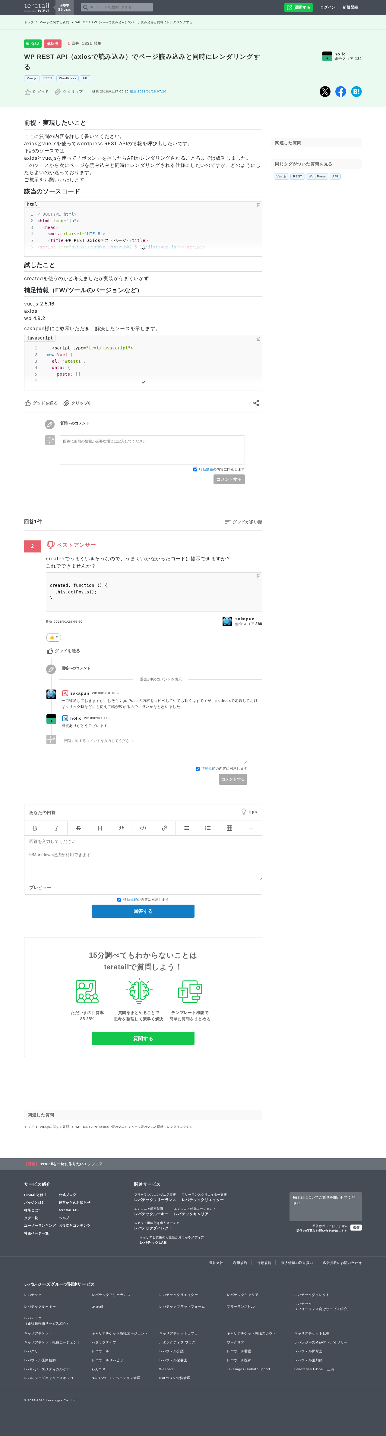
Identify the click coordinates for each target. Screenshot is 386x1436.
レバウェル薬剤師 (308, 1360)
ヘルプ (64, 1218)
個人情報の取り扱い (297, 1263)
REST (47, 78)
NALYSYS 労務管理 (174, 1378)
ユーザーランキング (40, 1225)
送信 (356, 1227)
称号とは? (32, 1210)
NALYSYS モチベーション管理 (116, 1378)
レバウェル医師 (239, 1360)
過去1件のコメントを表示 (161, 679)
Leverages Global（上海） (316, 1369)
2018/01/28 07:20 (148, 91)
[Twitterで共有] (325, 91)
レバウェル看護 (239, 1351)
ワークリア (236, 1342)
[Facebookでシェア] (340, 91)
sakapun (245, 619)
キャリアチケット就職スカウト (251, 1333)
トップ (29, 22)
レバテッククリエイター (204, 1197)
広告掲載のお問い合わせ (342, 1263)
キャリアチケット (38, 1333)
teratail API (68, 1210)
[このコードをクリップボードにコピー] (258, 205)
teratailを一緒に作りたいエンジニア (71, 1164)
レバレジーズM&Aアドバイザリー (321, 1342)
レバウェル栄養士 (173, 1360)
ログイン (328, 7)
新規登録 (350, 7)
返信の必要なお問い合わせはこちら (322, 1230)
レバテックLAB (172, 1240)
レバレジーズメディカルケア (47, 1369)
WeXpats (166, 1369)
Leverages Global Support (248, 1369)
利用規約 (240, 1263)
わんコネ (99, 1369)
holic (340, 54)
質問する (143, 1038)
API (85, 78)
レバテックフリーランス (155, 1197)
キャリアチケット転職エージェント (52, 1342)
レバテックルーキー (151, 1211)
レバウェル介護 (171, 1351)
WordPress (67, 78)
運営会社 (216, 1263)
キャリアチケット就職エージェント (120, 1333)
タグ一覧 (31, 1218)
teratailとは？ (35, 1195)
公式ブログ (68, 1195)
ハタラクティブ (104, 1342)
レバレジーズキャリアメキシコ (49, 1378)
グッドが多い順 (247, 522)
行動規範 (206, 469)
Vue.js (32, 78)
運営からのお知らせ (74, 1202)
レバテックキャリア (195, 1211)
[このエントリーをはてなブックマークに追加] (356, 91)
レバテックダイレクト (156, 1225)
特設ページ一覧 (36, 1233)
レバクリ (31, 1351)
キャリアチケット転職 (312, 1333)
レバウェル (100, 1351)
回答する (143, 911)
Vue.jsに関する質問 (54, 22)
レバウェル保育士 (308, 1351)
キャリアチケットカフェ (178, 1333)
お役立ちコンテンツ (74, 1225)
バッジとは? (34, 1202)
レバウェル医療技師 (40, 1360)
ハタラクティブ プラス (177, 1342)
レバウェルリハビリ (107, 1360)
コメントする (229, 479)
